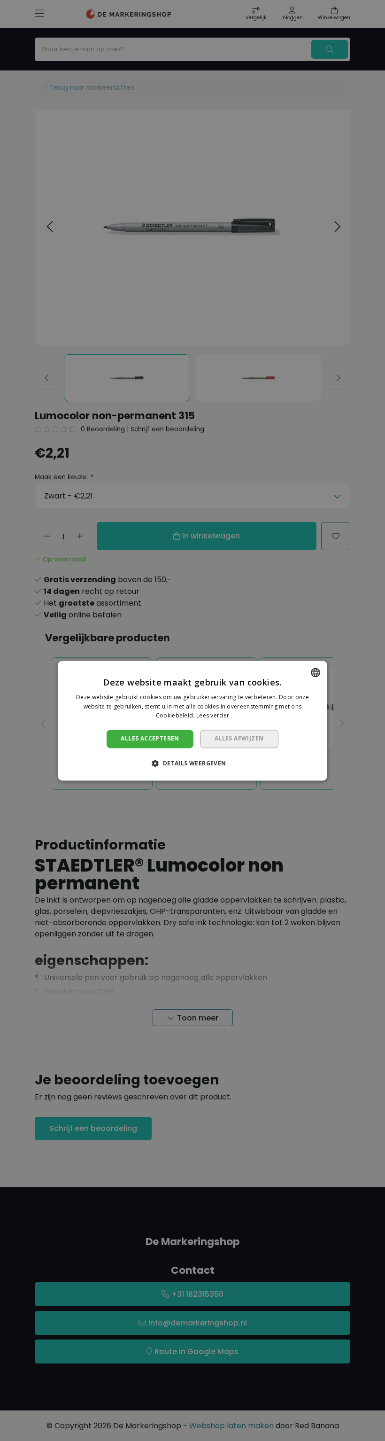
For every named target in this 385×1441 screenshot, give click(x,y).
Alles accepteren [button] (150, 739)
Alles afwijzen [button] (239, 739)
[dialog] (192, 720)
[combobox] (315, 672)
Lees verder (212, 716)
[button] (192, 763)
